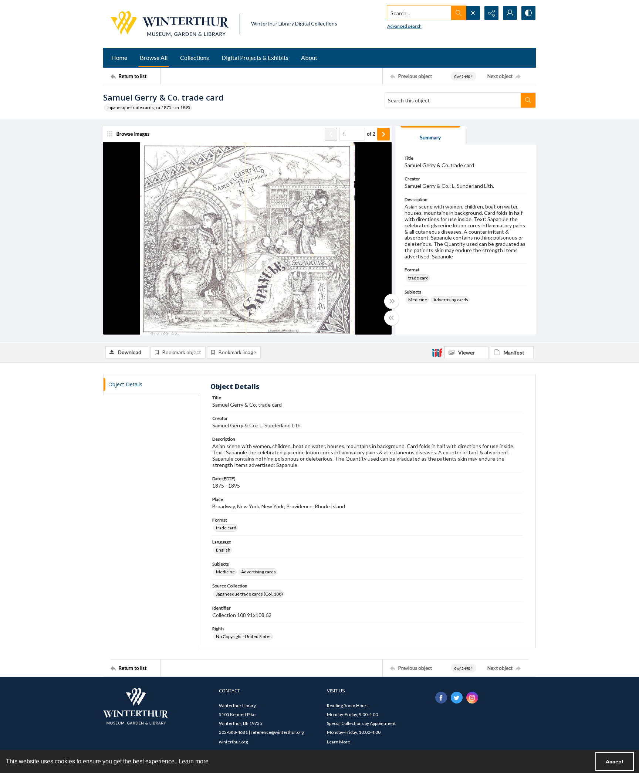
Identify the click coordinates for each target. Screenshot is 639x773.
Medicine (417, 299)
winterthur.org (233, 742)
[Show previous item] (331, 134)
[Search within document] (528, 100)
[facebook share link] (441, 698)
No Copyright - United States (243, 636)
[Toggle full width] (391, 301)
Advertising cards (450, 299)
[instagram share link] (472, 698)
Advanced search (404, 26)
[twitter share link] (457, 698)
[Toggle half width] (391, 318)
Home (119, 57)
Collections (194, 57)
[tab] (430, 135)
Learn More (338, 742)
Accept (614, 761)
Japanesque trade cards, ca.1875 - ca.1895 (148, 107)
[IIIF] (437, 352)
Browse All (154, 57)
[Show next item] (383, 134)
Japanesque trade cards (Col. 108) (249, 594)
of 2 (371, 134)
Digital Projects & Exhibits (255, 57)
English (223, 550)
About (309, 57)
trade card (418, 278)
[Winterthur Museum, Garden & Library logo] (170, 24)
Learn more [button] (194, 761)
